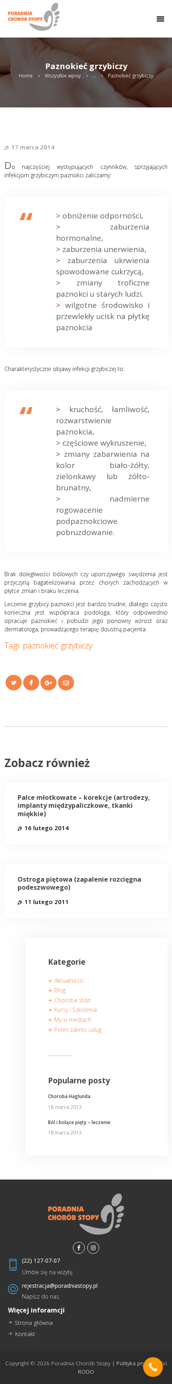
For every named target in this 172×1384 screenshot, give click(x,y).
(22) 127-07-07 (41, 1260)
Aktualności (69, 980)
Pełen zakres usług (78, 1029)
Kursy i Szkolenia (75, 1009)
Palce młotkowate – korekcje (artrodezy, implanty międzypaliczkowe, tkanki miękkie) (84, 805)
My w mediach (72, 1019)
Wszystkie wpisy (63, 76)
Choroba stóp (72, 1000)
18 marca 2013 (65, 1107)
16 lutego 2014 (46, 828)
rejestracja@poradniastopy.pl (60, 1285)
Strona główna (34, 1322)
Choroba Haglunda (69, 1096)
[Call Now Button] (153, 1367)
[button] (160, 19)
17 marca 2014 (32, 147)
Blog (60, 990)
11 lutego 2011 (46, 902)
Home (26, 76)
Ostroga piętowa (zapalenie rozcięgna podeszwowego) (79, 883)
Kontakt (25, 1334)
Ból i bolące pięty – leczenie (79, 1122)
